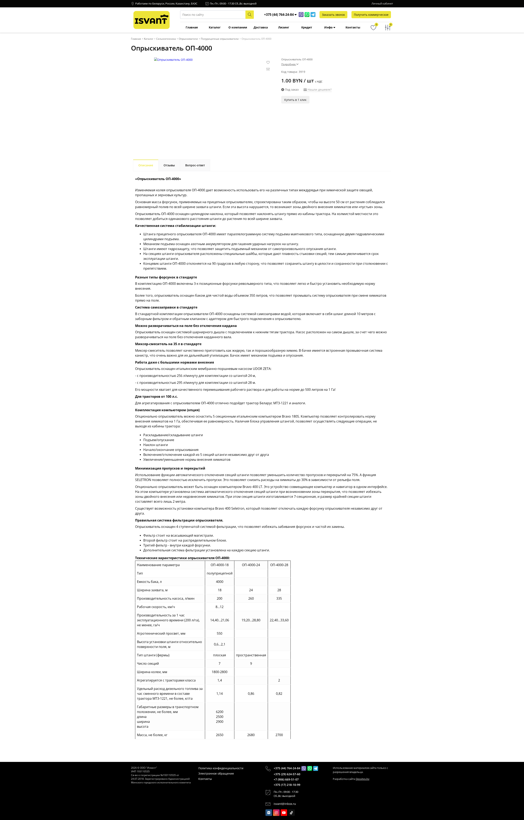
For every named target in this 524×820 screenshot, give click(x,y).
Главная (192, 27)
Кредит (306, 27)
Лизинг (283, 27)
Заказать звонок (333, 15)
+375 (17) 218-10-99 (287, 785)
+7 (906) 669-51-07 (286, 779)
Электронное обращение (216, 773)
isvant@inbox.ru (285, 804)
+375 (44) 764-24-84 (287, 768)
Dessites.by (362, 779)
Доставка (261, 27)
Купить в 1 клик (295, 100)
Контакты (353, 27)
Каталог (215, 27)
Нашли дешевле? (319, 89)
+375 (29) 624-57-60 (287, 774)
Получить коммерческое (371, 15)
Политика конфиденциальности (220, 768)
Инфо (328, 27)
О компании (237, 27)
